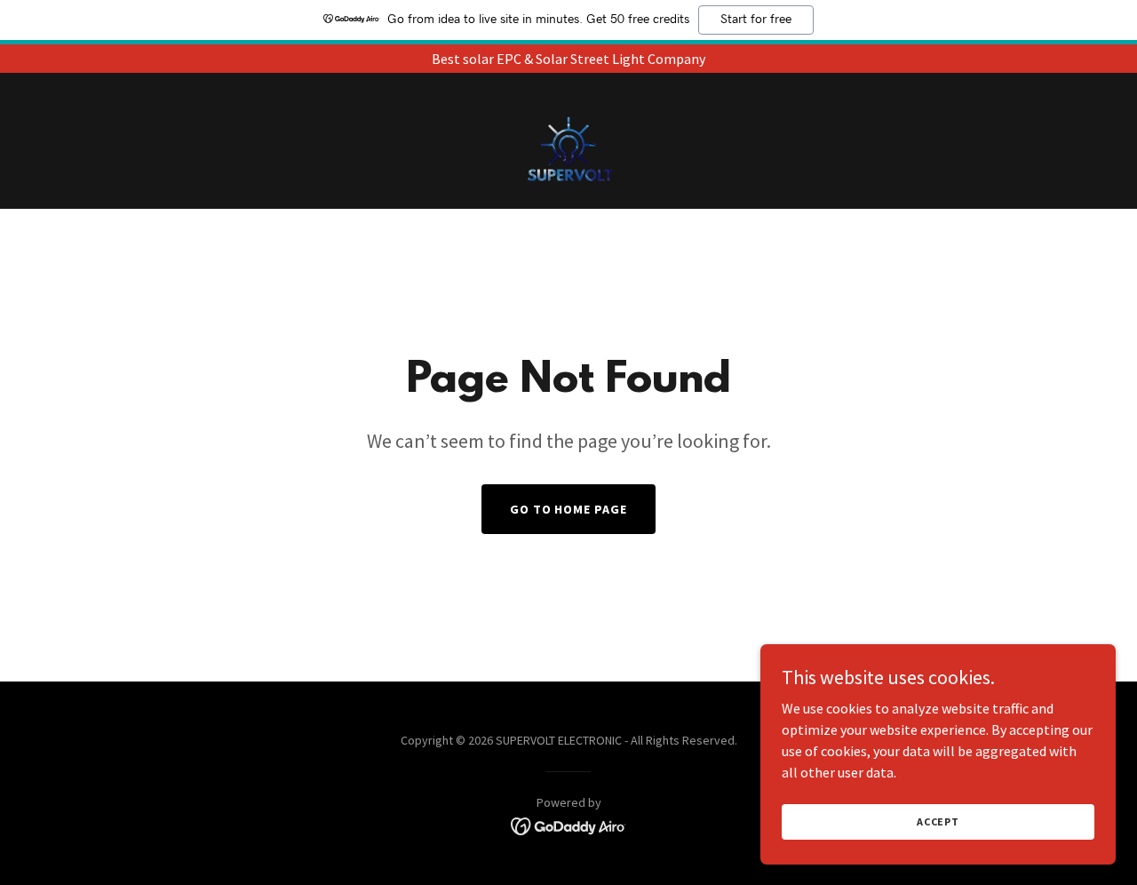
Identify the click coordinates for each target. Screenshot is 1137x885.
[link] (568, 139)
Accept (938, 821)
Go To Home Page (569, 509)
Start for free (755, 19)
